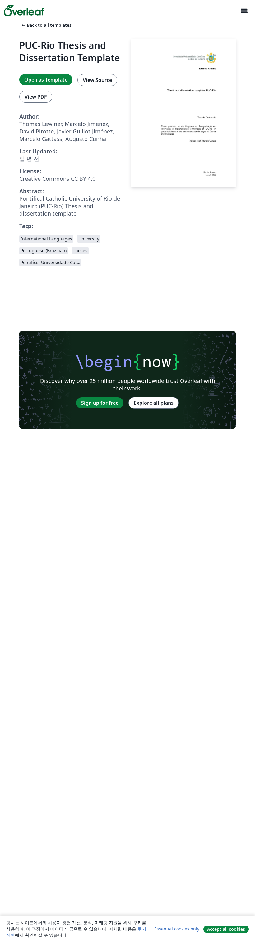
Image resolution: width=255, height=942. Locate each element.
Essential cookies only (176, 929)
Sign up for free (99, 402)
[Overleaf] (24, 10)
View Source (97, 80)
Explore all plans (154, 402)
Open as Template (45, 79)
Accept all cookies (226, 929)
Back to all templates (46, 25)
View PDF (36, 96)
